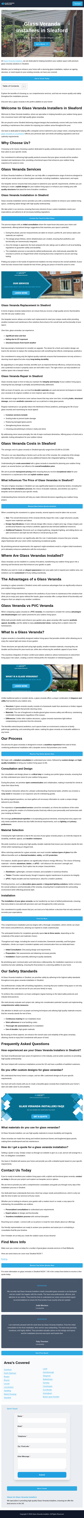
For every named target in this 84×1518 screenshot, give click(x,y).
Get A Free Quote (42, 1353)
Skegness (47, 1376)
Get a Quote (40, 44)
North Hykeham (10, 1373)
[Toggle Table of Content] (22, 86)
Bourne (7, 1380)
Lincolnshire (8, 1387)
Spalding (7, 1391)
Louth (45, 1369)
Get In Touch (42, 1488)
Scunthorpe (47, 1390)
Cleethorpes (47, 1386)
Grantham (8, 1370)
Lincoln (7, 1384)
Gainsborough (48, 1372)
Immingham (47, 1393)
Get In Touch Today (42, 78)
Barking (4, 1259)
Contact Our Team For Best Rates (42, 218)
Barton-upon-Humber (51, 1397)
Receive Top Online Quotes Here (42, 754)
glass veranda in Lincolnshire (12, 134)
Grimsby (46, 1383)
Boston (6, 1377)
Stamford (7, 1398)
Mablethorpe (48, 1379)
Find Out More (42, 918)
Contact (77, 4)
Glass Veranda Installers (12, 61)
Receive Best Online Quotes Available (42, 506)
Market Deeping (10, 1394)
